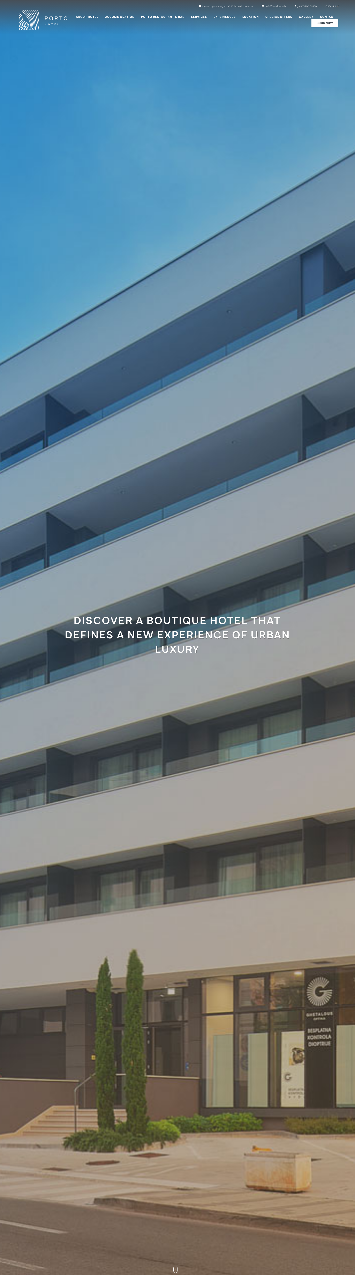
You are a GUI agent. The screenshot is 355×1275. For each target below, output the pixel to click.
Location (250, 17)
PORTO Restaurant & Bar (162, 17)
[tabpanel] (177, 637)
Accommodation (120, 17)
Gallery (306, 17)
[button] (332, 6)
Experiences (225, 17)
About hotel (87, 17)
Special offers (278, 17)
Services (199, 17)
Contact (327, 17)
